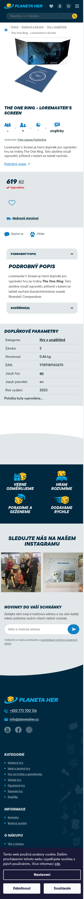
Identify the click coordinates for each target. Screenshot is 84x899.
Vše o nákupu (16, 843)
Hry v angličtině (52, 340)
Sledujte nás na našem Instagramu (42, 541)
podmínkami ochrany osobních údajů (41, 642)
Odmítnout (22, 888)
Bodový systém (17, 823)
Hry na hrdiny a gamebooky (25, 774)
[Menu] (77, 6)
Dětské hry (14, 780)
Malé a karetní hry (19, 768)
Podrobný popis (15, 164)
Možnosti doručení (25, 218)
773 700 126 (23, 711)
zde (57, 864)
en (42, 373)
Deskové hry (15, 762)
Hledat (74, 16)
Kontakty (13, 817)
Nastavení (42, 875)
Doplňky (13, 796)
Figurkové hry (16, 785)
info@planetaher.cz (24, 719)
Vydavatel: (25, 139)
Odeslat (73, 629)
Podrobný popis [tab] (23, 254)
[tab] (42, 308)
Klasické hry (15, 791)
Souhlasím (62, 888)
